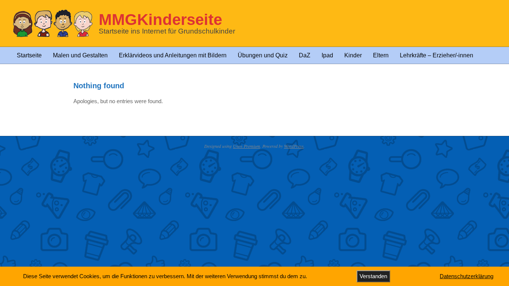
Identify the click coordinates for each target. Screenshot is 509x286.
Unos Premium (246, 146)
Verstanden (373, 276)
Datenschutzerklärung (466, 276)
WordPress (294, 146)
